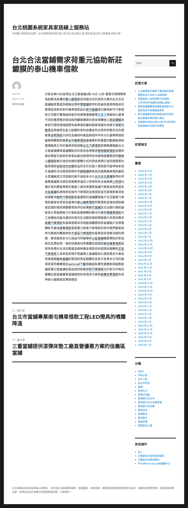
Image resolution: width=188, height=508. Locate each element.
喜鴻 (140, 386)
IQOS (141, 371)
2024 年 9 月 (145, 252)
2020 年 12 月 (145, 283)
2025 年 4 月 (145, 225)
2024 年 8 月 (145, 256)
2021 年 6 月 (144, 275)
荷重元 (102, 114)
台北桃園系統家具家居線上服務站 (50, 27)
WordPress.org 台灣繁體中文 (154, 463)
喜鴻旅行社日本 (146, 398)
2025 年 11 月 (145, 201)
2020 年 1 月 (144, 321)
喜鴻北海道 (18, 103)
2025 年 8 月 (145, 209)
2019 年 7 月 (144, 344)
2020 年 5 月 (145, 306)
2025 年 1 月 (144, 236)
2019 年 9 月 (145, 337)
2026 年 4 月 (145, 186)
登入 (140, 452)
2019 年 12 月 (145, 325)
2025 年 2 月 (145, 232)
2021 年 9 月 (144, 271)
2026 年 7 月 (145, 174)
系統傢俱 (164, 488)
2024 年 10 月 (145, 248)
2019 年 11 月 (145, 329)
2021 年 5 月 (144, 279)
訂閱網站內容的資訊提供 (151, 455)
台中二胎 (142, 379)
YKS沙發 (142, 375)
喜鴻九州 (142, 390)
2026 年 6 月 (145, 178)
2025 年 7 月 (145, 213)
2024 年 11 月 (145, 244)
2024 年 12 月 (145, 240)
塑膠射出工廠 (145, 425)
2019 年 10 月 (145, 333)
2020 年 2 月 (145, 317)
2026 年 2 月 (145, 194)
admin (16, 93)
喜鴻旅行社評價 (146, 406)
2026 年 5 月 (145, 182)
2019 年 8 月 (144, 341)
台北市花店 (144, 383)
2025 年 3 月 (144, 229)
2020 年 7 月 (145, 298)
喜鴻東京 (142, 413)
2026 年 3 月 (145, 190)
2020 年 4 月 (145, 310)
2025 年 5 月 (145, 221)
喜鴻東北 (142, 417)
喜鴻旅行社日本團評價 (150, 402)
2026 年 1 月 (144, 198)
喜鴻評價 (142, 421)
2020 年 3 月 (144, 314)
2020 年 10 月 (145, 290)
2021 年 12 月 (145, 263)
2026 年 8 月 (145, 171)
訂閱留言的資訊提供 (148, 459)
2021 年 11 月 (145, 267)
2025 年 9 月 (145, 205)
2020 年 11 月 (145, 286)
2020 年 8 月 (145, 294)
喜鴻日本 (142, 410)
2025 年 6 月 (145, 217)
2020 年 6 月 (145, 302)
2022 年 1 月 (144, 259)
